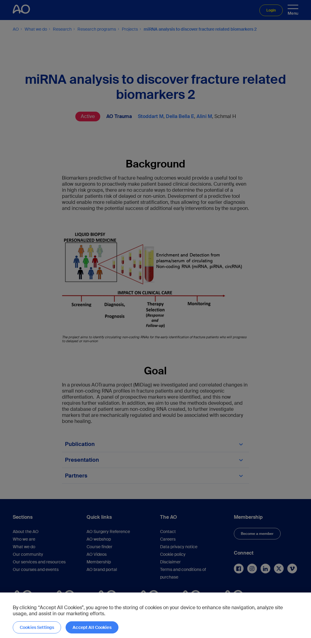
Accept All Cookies (92, 627)
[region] (155, 615)
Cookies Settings (37, 627)
